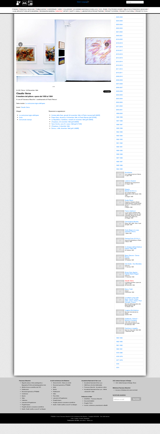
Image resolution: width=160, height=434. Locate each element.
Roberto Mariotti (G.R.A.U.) (131, 190)
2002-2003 (119, 102)
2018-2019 (119, 43)
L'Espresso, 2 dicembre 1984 (60, 126)
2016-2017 (119, 50)
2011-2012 (119, 69)
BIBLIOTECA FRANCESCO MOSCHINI (135, 9)
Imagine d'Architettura (132, 310)
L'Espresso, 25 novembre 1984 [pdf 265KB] (65, 122)
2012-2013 (119, 65)
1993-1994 (119, 136)
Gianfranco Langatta (131, 328)
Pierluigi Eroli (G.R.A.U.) (132, 238)
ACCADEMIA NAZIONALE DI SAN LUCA (85, 9)
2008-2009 (119, 80)
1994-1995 (119, 132)
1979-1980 (119, 353)
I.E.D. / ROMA (103, 9)
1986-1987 (119, 161)
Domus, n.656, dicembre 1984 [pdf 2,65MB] (65, 128)
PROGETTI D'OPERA (111, 11)
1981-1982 (119, 345)
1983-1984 (119, 338)
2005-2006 (119, 91)
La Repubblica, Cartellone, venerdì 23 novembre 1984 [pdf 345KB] (72, 120)
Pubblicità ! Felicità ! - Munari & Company (132, 319)
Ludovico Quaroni (130, 181)
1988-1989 (119, 154)
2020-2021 (119, 35)
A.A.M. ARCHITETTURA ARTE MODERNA (25, 11)
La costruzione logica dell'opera (35, 103)
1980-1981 (119, 349)
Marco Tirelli (129, 289)
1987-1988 (119, 158)
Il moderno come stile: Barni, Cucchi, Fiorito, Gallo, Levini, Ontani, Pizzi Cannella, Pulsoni (133, 300)
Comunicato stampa (25, 120)
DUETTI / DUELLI (75, 11)
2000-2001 (119, 110)
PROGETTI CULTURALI (127, 11)
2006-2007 (119, 87)
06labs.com (90, 420)
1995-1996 (119, 128)
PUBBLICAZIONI (41, 9)
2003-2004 (119, 98)
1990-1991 (119, 147)
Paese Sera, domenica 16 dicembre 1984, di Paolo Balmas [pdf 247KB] (74, 117)
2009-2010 (119, 76)
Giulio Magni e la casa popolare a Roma (132, 231)
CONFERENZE (52, 9)
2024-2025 (119, 21)
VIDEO (60, 9)
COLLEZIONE (67, 9)
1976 (117, 364)
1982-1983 (119, 341)
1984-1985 (119, 169)
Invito (21, 117)
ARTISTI (65, 11)
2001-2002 (119, 106)
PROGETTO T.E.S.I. (142, 11)
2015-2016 (119, 54)
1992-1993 (119, 139)
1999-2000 (119, 113)
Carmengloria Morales (132, 222)
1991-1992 (119, 143)
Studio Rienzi (129, 200)
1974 (117, 367)
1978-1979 (119, 356)
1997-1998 (119, 121)
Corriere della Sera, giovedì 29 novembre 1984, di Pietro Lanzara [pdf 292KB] (75, 115)
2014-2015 (119, 58)
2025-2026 (119, 17)
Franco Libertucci (130, 211)
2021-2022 (119, 32)
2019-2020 (119, 39)
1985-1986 (119, 165)
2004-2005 (119, 95)
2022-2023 (119, 28)
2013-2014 (119, 61)
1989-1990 (119, 150)
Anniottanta (128, 172)
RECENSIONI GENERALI (47, 11)
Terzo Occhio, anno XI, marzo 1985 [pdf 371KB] (66, 124)
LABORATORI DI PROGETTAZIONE (93, 11)
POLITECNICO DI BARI (115, 9)
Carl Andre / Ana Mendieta (133, 264)
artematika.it (83, 420)
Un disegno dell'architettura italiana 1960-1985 (133, 247)
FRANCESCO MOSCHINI (27, 9)
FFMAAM (15, 9)
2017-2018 (119, 47)
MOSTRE (59, 11)
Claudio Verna (25, 107)
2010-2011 (119, 73)
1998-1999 (119, 117)
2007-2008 (119, 84)
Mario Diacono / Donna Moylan (132, 256)
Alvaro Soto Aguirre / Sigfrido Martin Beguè (131, 273)
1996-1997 (119, 124)
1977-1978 (119, 360)
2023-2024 (119, 24)
